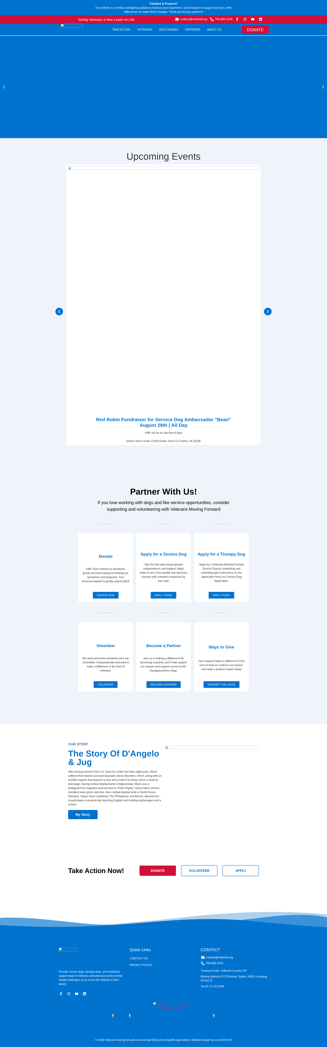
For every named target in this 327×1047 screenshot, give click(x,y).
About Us (214, 29)
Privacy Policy (141, 965)
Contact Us (139, 958)
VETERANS (144, 29)
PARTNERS (192, 29)
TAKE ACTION (121, 29)
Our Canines (168, 29)
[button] (4, 87)
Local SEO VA (223, 1039)
